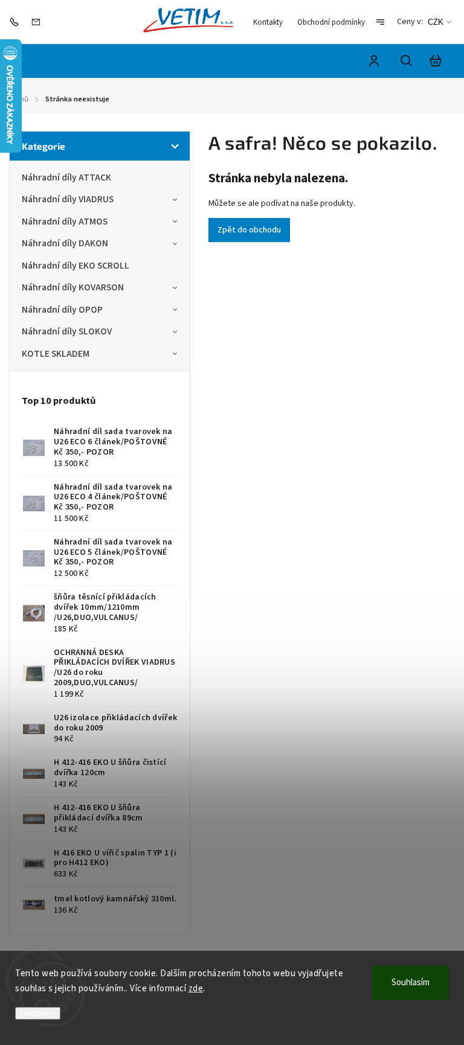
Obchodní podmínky (331, 22)
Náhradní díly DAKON (65, 243)
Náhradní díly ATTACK (66, 177)
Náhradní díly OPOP (62, 309)
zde (196, 988)
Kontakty (268, 22)
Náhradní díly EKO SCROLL (75, 265)
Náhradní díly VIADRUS (68, 199)
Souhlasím (411, 982)
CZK (435, 22)
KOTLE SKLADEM (55, 353)
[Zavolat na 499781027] (17, 22)
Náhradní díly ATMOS (65, 221)
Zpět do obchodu (249, 230)
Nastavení (38, 1013)
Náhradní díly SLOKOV (67, 331)
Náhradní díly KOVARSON (73, 287)
